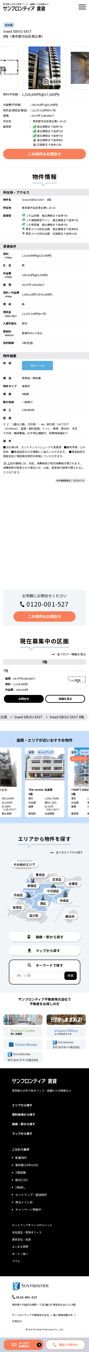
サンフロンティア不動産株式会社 (30, 1315)
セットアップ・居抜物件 (31, 1195)
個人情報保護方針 (63, 1315)
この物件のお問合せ (44, 153)
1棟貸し (20, 1187)
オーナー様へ (20, 1254)
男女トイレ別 (37, 365)
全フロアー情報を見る (71, 654)
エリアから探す (22, 1105)
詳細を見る (65, 699)
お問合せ (23, 699)
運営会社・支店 (21, 1239)
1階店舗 (20, 1172)
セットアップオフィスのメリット (32, 1225)
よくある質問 (20, 1247)
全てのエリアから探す (69, 852)
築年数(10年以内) (26, 1165)
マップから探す (22, 1133)
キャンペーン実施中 (28, 1209)
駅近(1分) (21, 1180)
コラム (16, 1261)
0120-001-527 (47, 603)
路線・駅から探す (23, 1124)
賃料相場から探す (23, 1114)
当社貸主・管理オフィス (27, 1232)
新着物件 (21, 1158)
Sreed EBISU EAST (28, 716)
